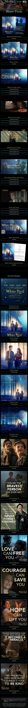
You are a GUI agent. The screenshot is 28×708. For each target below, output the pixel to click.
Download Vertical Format (14, 93)
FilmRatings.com (5, 703)
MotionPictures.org (12, 703)
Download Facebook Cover (14, 307)
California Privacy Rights (21, 704)
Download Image (14, 340)
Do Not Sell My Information (11, 704)
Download (14, 38)
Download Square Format (14, 91)
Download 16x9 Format (14, 89)
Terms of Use (19, 703)
